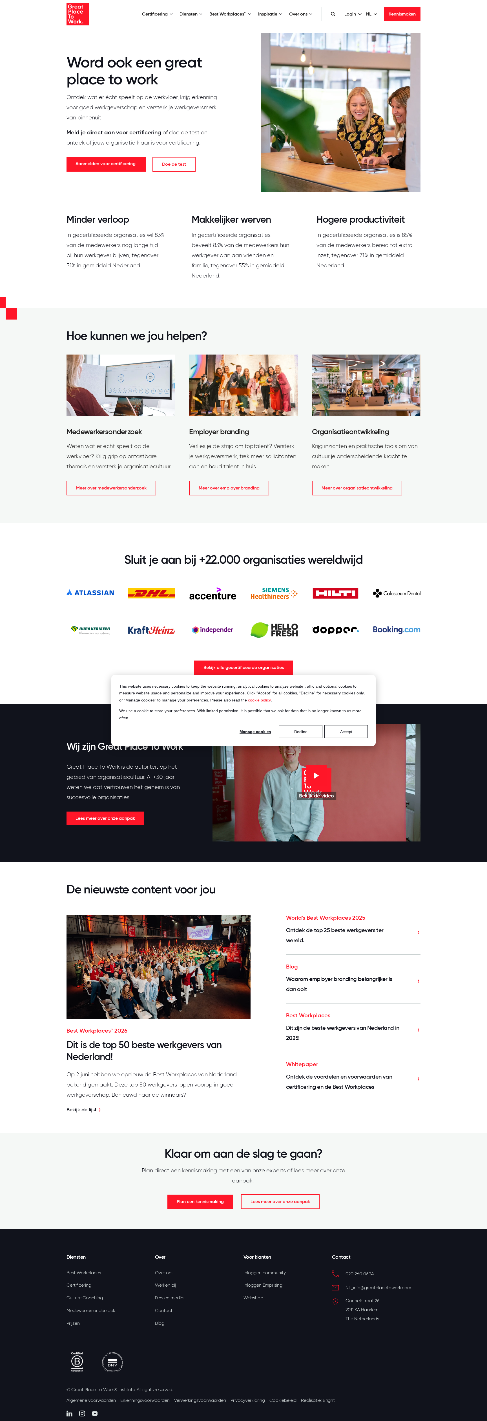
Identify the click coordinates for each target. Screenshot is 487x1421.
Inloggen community (265, 1273)
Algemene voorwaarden (91, 1400)
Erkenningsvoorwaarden (145, 1400)
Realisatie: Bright (318, 1400)
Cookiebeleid (282, 1400)
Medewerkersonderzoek (91, 1310)
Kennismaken (402, 14)
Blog (159, 1323)
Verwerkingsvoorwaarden (200, 1400)
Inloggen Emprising (263, 1285)
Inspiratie (267, 14)
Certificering (155, 14)
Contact (163, 1310)
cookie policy (259, 700)
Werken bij (165, 1285)
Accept (346, 731)
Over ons (298, 14)
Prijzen (73, 1323)
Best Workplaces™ (227, 14)
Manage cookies (255, 731)
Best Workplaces (84, 1273)
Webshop (253, 1298)
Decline (300, 731)
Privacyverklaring (248, 1400)
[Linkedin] (69, 1413)
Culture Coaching (85, 1298)
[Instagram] (82, 1413)
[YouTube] (95, 1413)
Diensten (189, 14)
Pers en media (169, 1298)
